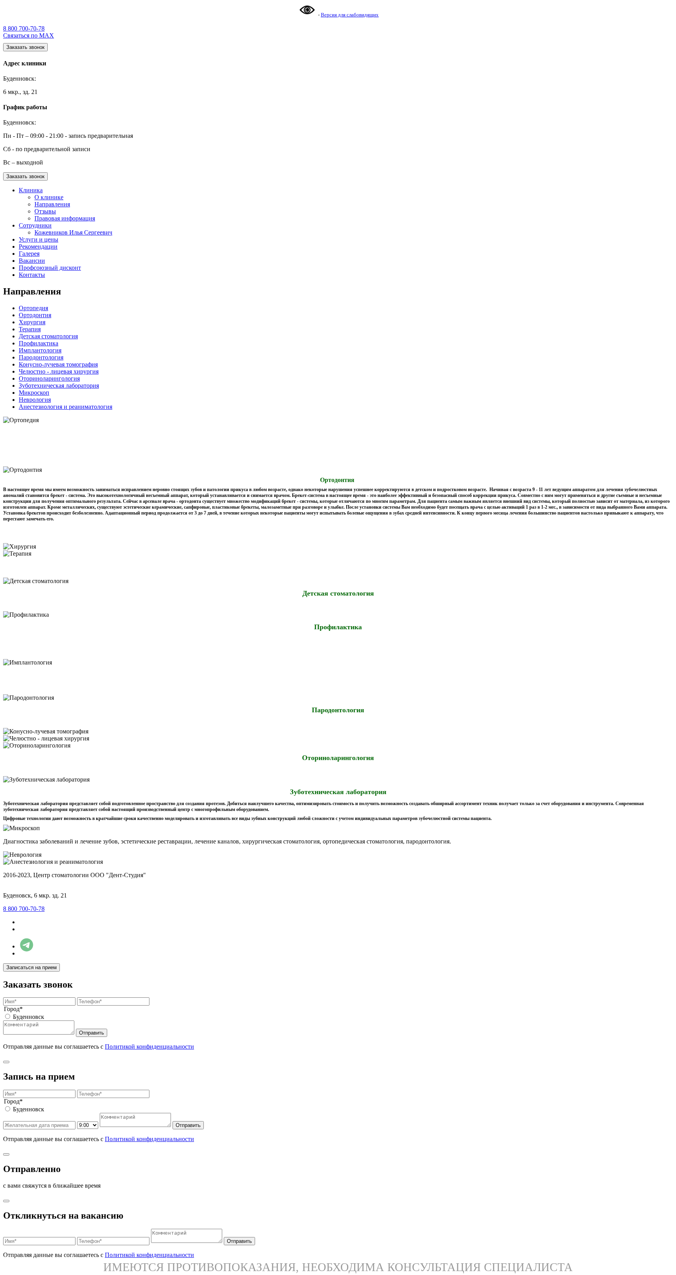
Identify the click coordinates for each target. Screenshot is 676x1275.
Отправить (91, 1033)
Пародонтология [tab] (41, 357)
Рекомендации (38, 246)
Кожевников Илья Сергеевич (73, 232)
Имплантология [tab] (40, 350)
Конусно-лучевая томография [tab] (58, 364)
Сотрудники (35, 225)
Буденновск (28, 1016)
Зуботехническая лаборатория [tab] (59, 385)
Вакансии (32, 260)
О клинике (48, 197)
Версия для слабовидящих (350, 15)
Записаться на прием (31, 967)
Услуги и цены (38, 239)
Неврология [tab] (35, 399)
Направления (52, 204)
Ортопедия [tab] (33, 308)
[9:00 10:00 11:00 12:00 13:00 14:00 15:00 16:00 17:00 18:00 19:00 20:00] (88, 1124)
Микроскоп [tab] (34, 392)
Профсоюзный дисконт (50, 267)
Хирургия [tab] (32, 322)
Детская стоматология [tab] (48, 336)
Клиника (31, 190)
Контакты (32, 274)
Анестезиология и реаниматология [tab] (65, 406)
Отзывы (45, 211)
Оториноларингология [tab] (49, 378)
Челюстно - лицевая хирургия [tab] (59, 371)
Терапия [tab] (30, 329)
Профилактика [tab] (38, 343)
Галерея (29, 253)
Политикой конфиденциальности (149, 1046)
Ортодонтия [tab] (35, 315)
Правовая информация (64, 218)
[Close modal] (6, 1062)
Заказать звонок (25, 47)
